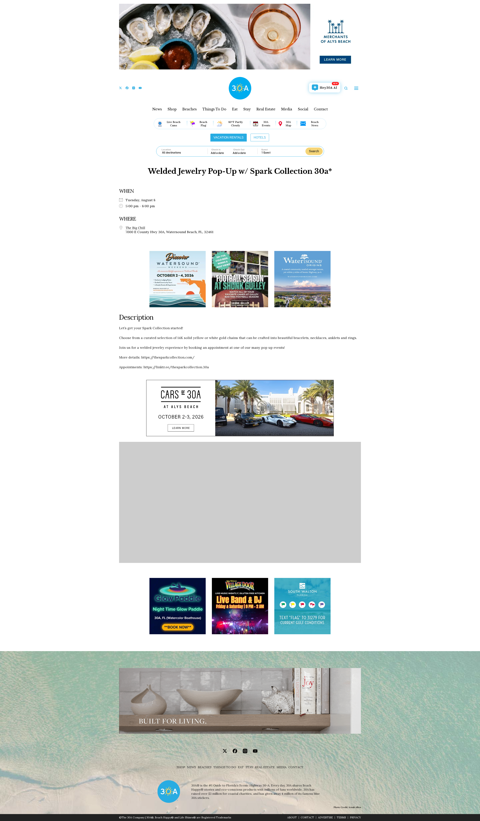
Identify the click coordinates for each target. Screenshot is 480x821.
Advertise (325, 817)
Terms (341, 817)
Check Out (238, 149)
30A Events (266, 123)
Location (166, 149)
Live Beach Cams (173, 123)
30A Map (288, 123)
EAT (241, 767)
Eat (235, 109)
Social (303, 109)
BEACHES (205, 767)
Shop (172, 109)
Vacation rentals (229, 137)
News (157, 109)
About (292, 817)
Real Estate (265, 109)
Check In (215, 149)
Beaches (189, 109)
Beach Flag (203, 123)
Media (286, 109)
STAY (249, 767)
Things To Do (214, 109)
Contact (321, 109)
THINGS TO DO (224, 767)
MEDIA (281, 767)
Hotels (260, 137)
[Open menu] (356, 88)
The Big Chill (135, 228)
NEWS (191, 767)
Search (314, 151)
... (222, 152)
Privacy (355, 817)
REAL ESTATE (265, 767)
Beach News (315, 123)
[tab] (228, 138)
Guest (264, 149)
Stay (247, 109)
